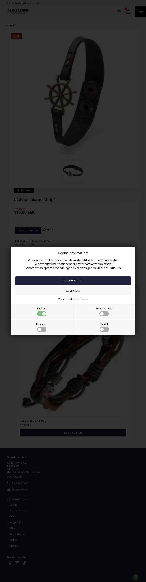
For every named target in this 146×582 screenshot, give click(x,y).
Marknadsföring (104, 308)
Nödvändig (42, 308)
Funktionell (41, 324)
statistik (104, 324)
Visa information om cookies (73, 299)
